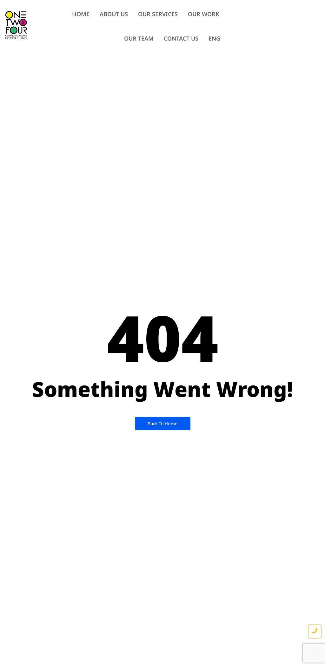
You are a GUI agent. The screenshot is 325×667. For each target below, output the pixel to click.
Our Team (139, 39)
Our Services (158, 14)
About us (114, 14)
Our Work (203, 14)
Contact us (181, 39)
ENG (214, 39)
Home (81, 14)
